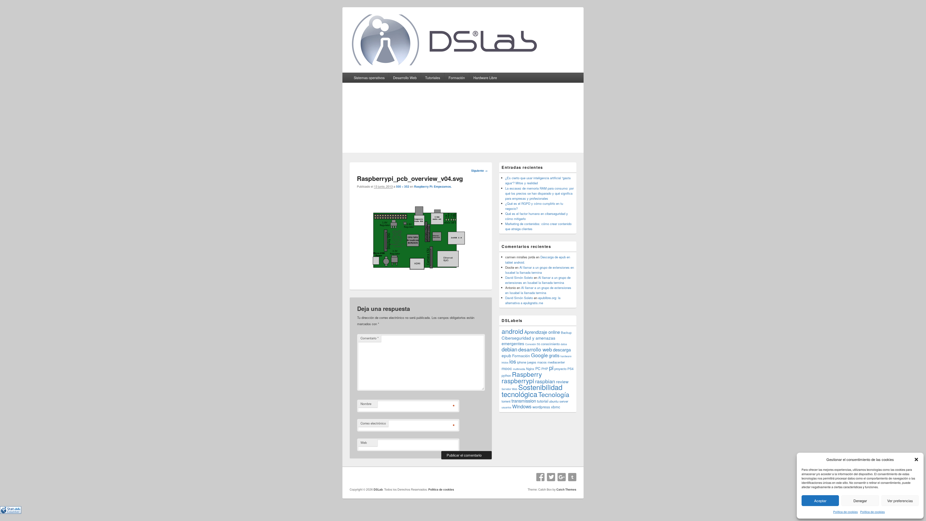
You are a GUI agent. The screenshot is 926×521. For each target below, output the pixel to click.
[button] (916, 459)
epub (506, 355)
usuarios (506, 407)
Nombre (366, 403)
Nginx (530, 368)
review (562, 381)
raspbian (545, 381)
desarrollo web (535, 349)
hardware (566, 356)
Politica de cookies (845, 512)
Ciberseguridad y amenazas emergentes (528, 340)
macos (542, 362)
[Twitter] (551, 477)
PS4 (570, 368)
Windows (521, 406)
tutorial (542, 401)
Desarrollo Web (405, 77)
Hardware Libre (485, 77)
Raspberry (527, 374)
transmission (523, 401)
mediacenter (556, 362)
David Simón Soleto (519, 277)
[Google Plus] (562, 477)
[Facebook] (540, 477)
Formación (457, 77)
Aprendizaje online (542, 332)
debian (509, 349)
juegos (531, 362)
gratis (554, 355)
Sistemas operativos (369, 77)
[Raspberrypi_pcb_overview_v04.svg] (417, 279)
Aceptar (820, 500)
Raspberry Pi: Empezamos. (433, 186)
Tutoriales (432, 77)
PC (537, 368)
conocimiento (550, 344)
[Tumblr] (572, 477)
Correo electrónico (373, 423)
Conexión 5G (532, 344)
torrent (506, 401)
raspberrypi (518, 380)
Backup (566, 332)
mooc (507, 368)
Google (539, 355)
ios (512, 361)
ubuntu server (558, 401)
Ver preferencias (900, 500)
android (512, 331)
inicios (505, 362)
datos (564, 344)
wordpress (541, 406)
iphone (521, 362)
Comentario (370, 338)
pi (551, 367)
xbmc (555, 406)
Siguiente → (479, 170)
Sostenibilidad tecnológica (532, 390)
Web (364, 442)
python (506, 375)
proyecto (560, 368)
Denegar (860, 500)
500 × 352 (402, 186)
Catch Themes (566, 489)
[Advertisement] (463, 119)
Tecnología (553, 394)
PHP (544, 368)
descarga (562, 349)
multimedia (519, 369)
